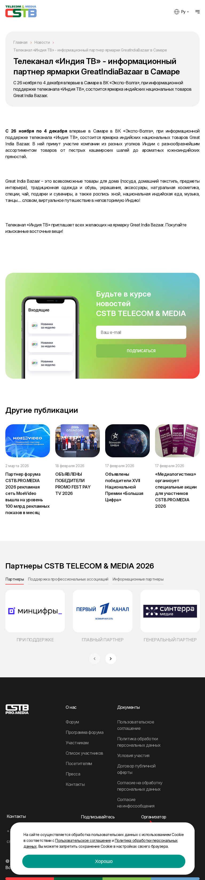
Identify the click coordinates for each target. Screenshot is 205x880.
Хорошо (104, 861)
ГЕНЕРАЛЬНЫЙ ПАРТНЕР (170, 639)
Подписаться (141, 351)
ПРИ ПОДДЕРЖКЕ (35, 639)
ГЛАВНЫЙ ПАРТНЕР (103, 639)
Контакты (75, 784)
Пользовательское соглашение (83, 840)
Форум (72, 722)
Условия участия (133, 755)
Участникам (77, 742)
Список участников (84, 753)
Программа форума (84, 732)
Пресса (73, 774)
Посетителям (79, 763)
